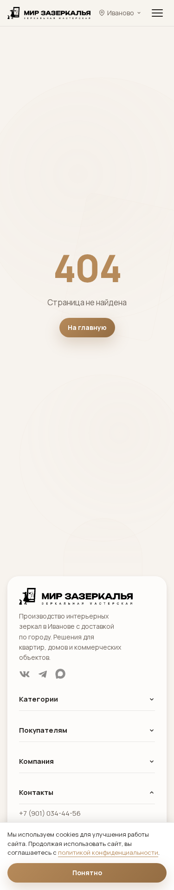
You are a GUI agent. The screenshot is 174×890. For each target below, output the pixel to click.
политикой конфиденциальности (108, 852)
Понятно (87, 872)
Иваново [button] (120, 12)
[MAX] (60, 674)
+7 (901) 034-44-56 (50, 813)
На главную (87, 327)
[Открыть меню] (157, 13)
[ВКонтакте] (24, 674)
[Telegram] (42, 674)
